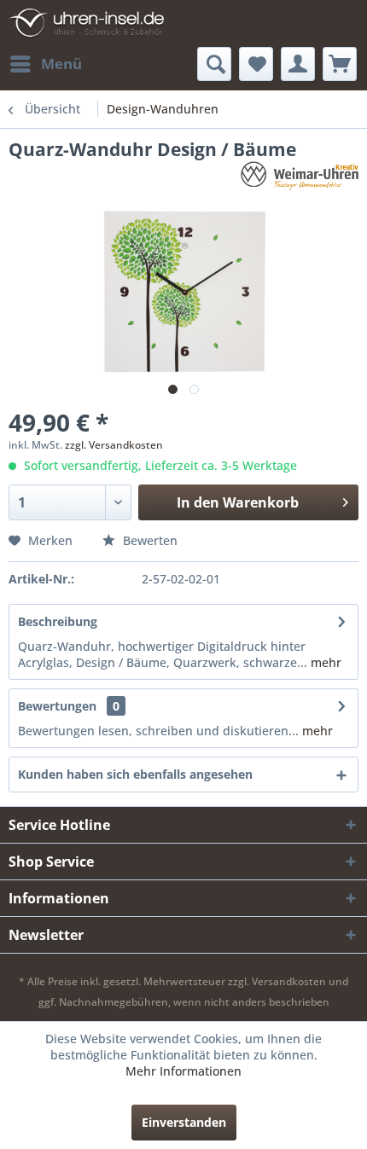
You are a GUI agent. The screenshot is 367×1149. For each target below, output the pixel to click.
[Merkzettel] (256, 64)
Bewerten (148, 540)
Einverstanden (184, 1122)
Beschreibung (57, 621)
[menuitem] (45, 64)
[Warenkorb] (340, 64)
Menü (61, 63)
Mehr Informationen (183, 1071)
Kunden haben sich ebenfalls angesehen (135, 774)
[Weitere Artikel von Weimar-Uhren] (299, 176)
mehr (324, 662)
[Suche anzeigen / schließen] (214, 64)
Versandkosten (289, 981)
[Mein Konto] (298, 64)
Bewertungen (57, 706)
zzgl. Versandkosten (114, 445)
